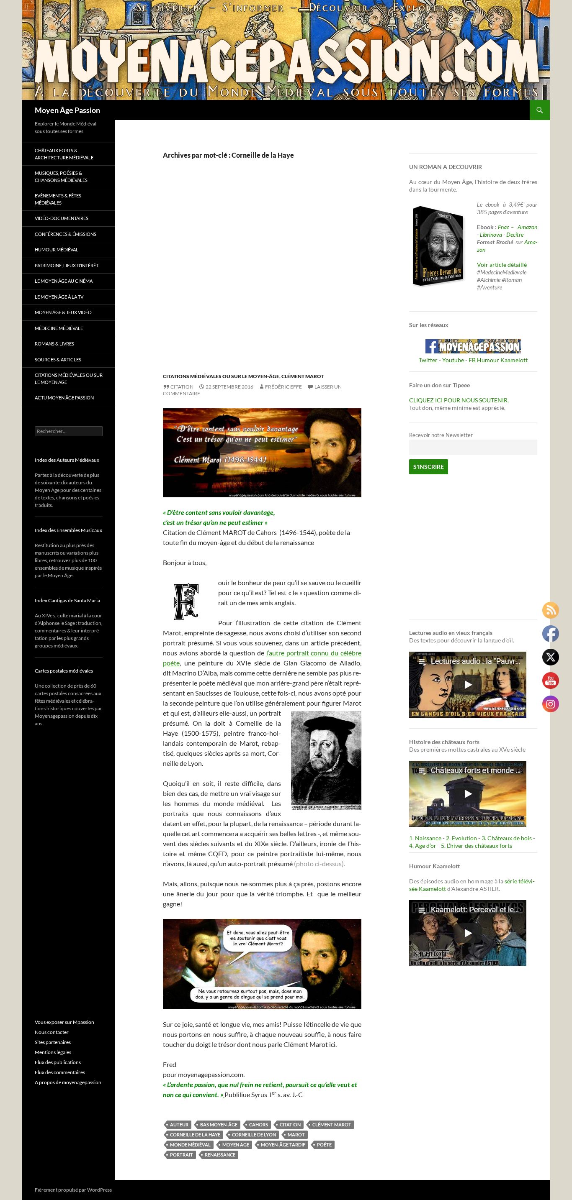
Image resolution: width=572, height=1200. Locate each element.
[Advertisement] (256, 275)
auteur (179, 1124)
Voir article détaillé (502, 264)
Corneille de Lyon (254, 1134)
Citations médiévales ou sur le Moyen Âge (69, 378)
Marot (296, 1134)
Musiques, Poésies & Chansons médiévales (61, 176)
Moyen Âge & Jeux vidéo (63, 312)
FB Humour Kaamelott (498, 359)
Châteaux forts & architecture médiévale (64, 154)
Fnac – (507, 226)
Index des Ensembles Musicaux (68, 530)
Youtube (453, 359)
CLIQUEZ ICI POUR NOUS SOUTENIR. (459, 400)
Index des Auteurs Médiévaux (67, 460)
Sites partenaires (53, 1042)
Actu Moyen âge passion (64, 397)
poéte (324, 1144)
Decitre (514, 234)
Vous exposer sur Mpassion (64, 1022)
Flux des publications (58, 1062)
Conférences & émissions (65, 234)
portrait (181, 1154)
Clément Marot (302, 376)
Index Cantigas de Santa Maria (67, 600)
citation (290, 1124)
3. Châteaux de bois (507, 838)
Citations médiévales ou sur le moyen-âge (221, 376)
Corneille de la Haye (195, 1134)
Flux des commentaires (60, 1072)
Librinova (491, 234)
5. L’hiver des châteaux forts (476, 845)
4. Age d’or (423, 845)
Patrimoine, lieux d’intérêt (66, 265)
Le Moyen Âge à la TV (59, 296)
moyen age (235, 1144)
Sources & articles (58, 359)
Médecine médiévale (59, 328)
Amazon (527, 226)
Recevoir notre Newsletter (441, 435)
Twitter (428, 359)
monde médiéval (190, 1144)
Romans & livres (54, 343)
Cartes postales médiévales (64, 671)
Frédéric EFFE (283, 387)
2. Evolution (461, 838)
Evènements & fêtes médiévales (58, 199)
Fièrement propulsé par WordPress (73, 1190)
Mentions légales (53, 1052)
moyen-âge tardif (283, 1144)
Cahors (258, 1124)
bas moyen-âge (218, 1124)
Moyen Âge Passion (67, 110)
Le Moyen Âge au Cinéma (64, 281)
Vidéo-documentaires (61, 218)
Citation (181, 387)
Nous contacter (52, 1032)
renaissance (220, 1154)
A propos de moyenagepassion (68, 1082)
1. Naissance (425, 838)
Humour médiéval (56, 249)
